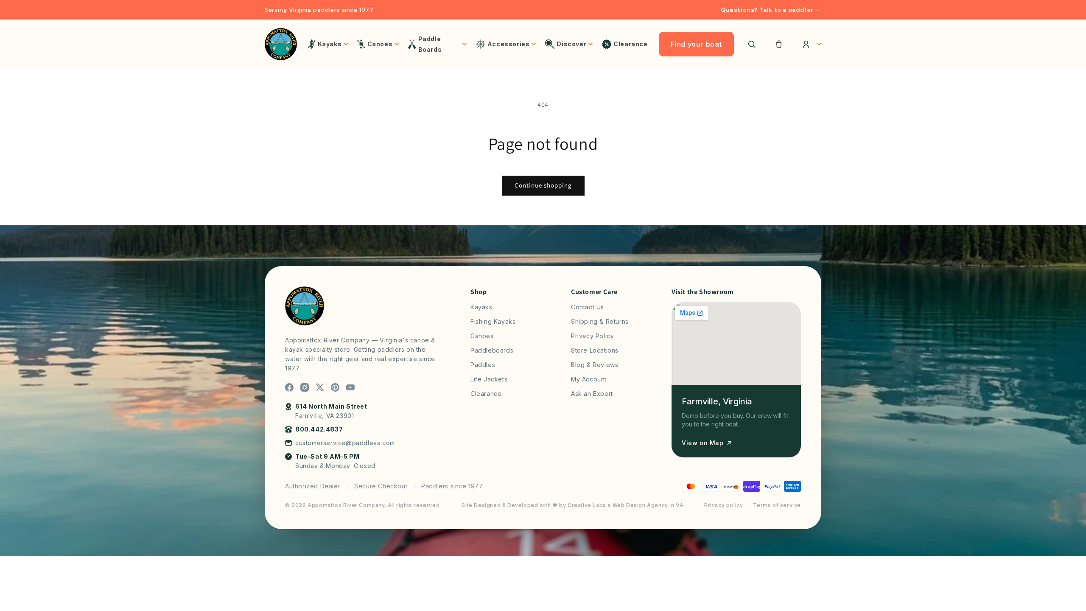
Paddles (482, 364)
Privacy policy (723, 505)
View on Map (703, 442)
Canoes (482, 335)
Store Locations (595, 350)
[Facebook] (289, 387)
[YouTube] (350, 387)
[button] (779, 44)
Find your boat (696, 44)
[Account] (809, 44)
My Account (589, 379)
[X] (320, 387)
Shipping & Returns (600, 321)
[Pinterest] (335, 387)
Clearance (485, 393)
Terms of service (777, 505)
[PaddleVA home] (281, 44)
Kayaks (481, 307)
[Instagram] (304, 387)
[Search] (751, 44)
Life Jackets (488, 379)
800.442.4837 (319, 429)
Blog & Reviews (594, 364)
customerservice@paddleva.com (345, 442)
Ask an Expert (592, 393)
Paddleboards (491, 350)
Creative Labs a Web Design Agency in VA (625, 505)
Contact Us (587, 307)
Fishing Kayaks (492, 321)
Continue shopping (543, 185)
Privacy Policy (592, 335)
